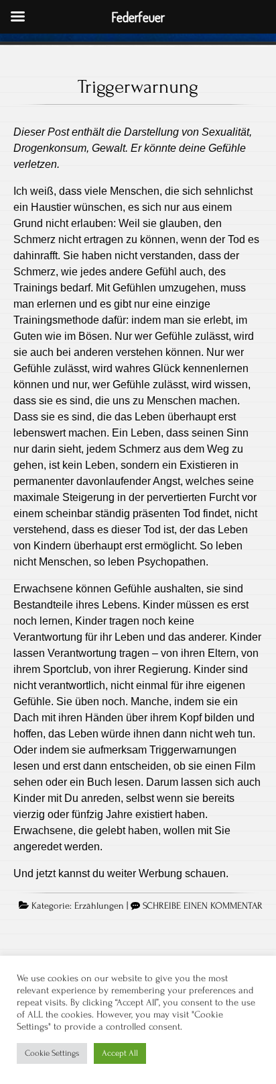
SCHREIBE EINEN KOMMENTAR (203, 906)
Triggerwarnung (138, 86)
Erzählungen (99, 906)
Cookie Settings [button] (52, 1053)
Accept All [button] (120, 1053)
